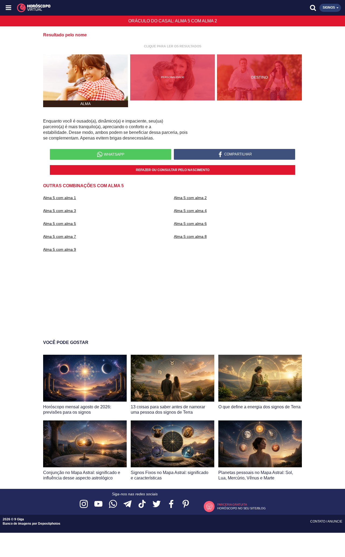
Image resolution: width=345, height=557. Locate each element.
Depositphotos (49, 523)
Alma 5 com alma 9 (59, 249)
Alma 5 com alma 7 (59, 236)
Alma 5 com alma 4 (190, 210)
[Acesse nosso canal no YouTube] (98, 504)
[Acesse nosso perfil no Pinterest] (185, 504)
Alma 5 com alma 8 (190, 236)
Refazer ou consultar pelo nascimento (172, 170)
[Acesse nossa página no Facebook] (171, 504)
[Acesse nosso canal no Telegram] (127, 504)
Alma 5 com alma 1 (59, 198)
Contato (318, 521)
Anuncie (334, 521)
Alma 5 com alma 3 (59, 210)
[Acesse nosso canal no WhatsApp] (113, 504)
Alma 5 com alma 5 (59, 223)
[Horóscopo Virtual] (91, 8)
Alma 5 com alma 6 (190, 223)
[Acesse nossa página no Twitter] (156, 504)
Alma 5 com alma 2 (190, 198)
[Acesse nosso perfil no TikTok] (142, 504)
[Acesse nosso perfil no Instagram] (83, 504)
